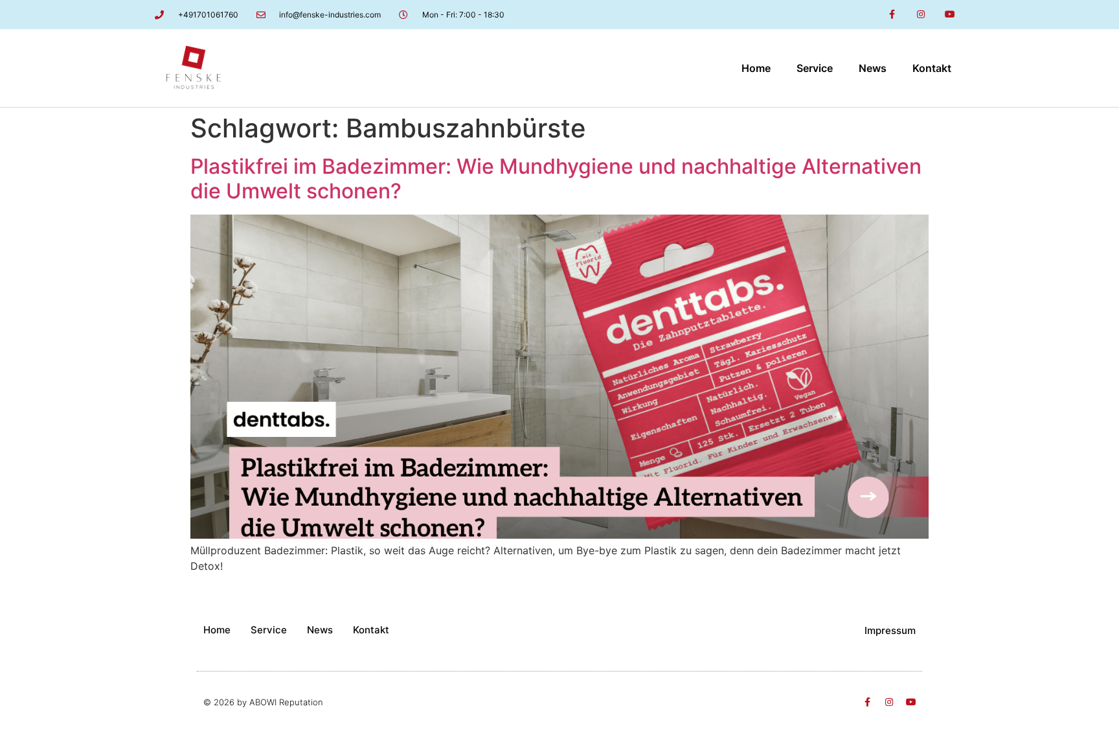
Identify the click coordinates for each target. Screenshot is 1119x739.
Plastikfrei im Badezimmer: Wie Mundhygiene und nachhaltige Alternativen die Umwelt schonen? (555, 179)
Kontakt (931, 68)
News (873, 68)
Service (815, 68)
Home (756, 68)
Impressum (890, 630)
